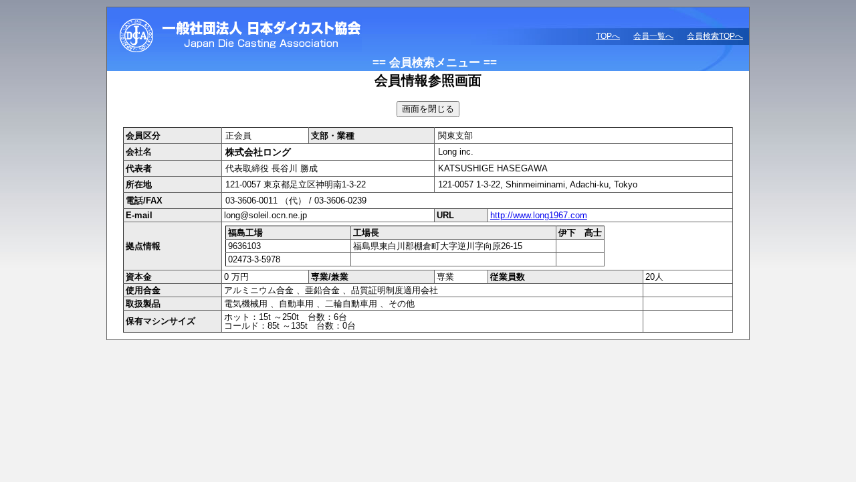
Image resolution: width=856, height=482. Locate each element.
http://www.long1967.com (538, 215)
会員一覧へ (653, 36)
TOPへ (608, 36)
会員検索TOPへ (715, 36)
